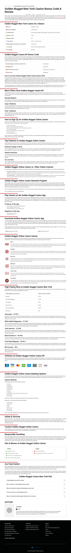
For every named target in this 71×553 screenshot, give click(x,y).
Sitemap (47, 535)
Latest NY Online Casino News (11, 531)
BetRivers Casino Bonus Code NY (32, 529)
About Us (47, 525)
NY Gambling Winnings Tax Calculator (12, 533)
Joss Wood (29, 14)
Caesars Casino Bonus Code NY (32, 527)
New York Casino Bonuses (10, 529)
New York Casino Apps (9, 527)
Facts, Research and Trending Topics (52, 527)
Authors (46, 529)
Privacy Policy (48, 531)
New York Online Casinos (9, 525)
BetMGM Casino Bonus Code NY (32, 525)
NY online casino (58, 17)
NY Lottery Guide (8, 535)
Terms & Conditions (49, 533)
